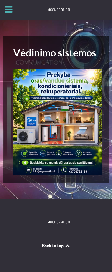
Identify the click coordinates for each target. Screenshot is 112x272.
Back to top (53, 245)
